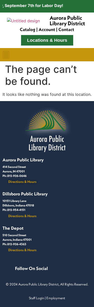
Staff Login (36, 298)
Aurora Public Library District (67, 20)
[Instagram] (24, 274)
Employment (55, 298)
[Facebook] (18, 274)
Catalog (27, 29)
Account (47, 29)
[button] (6, 55)
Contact (66, 29)
